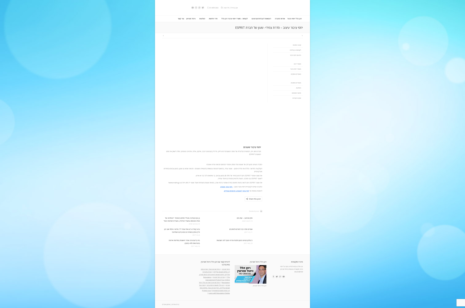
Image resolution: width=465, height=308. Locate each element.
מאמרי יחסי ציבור (295, 69)
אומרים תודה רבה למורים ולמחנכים (240, 229)
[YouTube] (192, 7)
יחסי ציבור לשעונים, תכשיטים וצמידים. (236, 191)
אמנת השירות (296, 98)
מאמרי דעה (297, 64)
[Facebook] (196, 7)
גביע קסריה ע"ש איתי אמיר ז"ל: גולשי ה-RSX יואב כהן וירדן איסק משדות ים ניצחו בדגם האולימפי (182, 230)
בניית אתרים (175, 304)
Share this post (255, 199)
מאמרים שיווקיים (296, 74)
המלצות (298, 88)
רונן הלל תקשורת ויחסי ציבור (215, 285)
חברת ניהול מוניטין (219, 277)
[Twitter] (202, 7)
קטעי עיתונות (297, 45)
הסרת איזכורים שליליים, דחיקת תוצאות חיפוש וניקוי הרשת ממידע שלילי (214, 274)
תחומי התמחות (296, 93)
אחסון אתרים (166, 304)
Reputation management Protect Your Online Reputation (216, 280)
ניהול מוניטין (226, 269)
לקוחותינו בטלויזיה (295, 50)
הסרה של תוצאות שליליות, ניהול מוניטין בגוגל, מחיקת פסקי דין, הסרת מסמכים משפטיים (214, 288)
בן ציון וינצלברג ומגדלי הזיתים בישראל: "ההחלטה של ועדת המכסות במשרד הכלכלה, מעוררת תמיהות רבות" (181, 219)
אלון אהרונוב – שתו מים (244, 218)
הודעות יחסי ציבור (295, 55)
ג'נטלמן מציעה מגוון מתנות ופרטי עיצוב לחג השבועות (234, 240)
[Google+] (199, 7)
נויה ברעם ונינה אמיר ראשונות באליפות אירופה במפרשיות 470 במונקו (184, 241)
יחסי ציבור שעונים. (226, 187)
